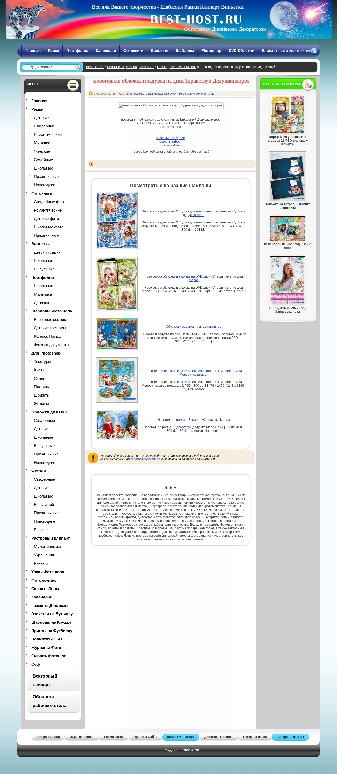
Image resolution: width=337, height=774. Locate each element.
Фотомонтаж (43, 580)
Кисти (39, 370)
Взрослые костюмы (52, 319)
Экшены (41, 403)
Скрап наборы (45, 588)
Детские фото (46, 218)
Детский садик (47, 252)
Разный (41, 563)
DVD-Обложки (242, 50)
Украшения (44, 555)
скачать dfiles (171, 145)
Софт (36, 664)
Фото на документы (51, 344)
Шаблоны (185, 50)
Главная (33, 50)
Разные (41, 529)
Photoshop (211, 50)
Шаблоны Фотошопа (51, 311)
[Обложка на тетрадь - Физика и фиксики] (287, 200)
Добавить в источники (296, 50)
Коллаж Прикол (48, 336)
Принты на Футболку (51, 630)
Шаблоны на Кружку (51, 622)
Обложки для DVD (49, 412)
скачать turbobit (170, 141)
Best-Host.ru (95, 67)
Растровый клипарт (50, 538)
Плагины (42, 387)
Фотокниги (133, 50)
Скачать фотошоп (48, 656)
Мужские (42, 143)
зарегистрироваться (145, 458)
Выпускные (44, 269)
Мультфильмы (47, 546)
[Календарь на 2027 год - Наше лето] (287, 240)
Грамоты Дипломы (49, 605)
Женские (42, 151)
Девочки (41, 302)
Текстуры (42, 361)
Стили (39, 378)
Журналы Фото (46, 647)
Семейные (43, 159)
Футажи (38, 471)
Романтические (48, 134)
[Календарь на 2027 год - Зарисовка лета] (287, 304)
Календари (106, 50)
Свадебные (44, 126)
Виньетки (159, 50)
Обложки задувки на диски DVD (130, 67)
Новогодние (44, 185)
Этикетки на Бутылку (52, 614)
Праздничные (46, 176)
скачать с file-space (170, 138)
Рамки (53, 50)
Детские (41, 117)
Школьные (43, 168)
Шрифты (42, 395)
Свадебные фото (49, 201)
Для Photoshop (46, 353)
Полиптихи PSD (46, 639)
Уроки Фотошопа (47, 572)
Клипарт (269, 50)
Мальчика (43, 294)
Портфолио (77, 50)
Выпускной (44, 504)
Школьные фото (48, 227)
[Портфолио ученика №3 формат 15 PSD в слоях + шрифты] (287, 133)
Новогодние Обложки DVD (176, 67)
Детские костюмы (50, 328)
